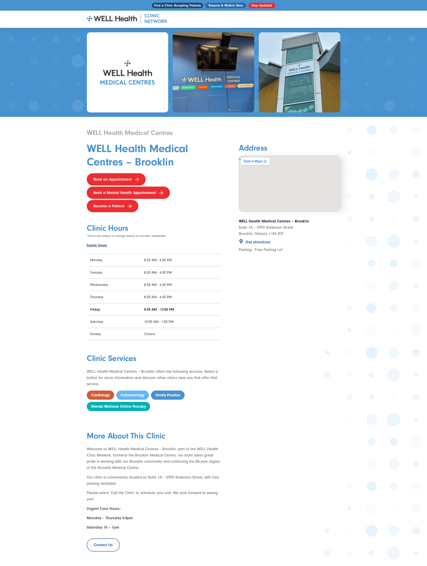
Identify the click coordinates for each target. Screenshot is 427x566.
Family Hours (97, 245)
